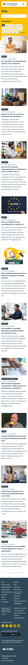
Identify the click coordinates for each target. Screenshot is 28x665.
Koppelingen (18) (14, 32)
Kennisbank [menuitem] (17, 596)
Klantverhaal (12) (6, 32)
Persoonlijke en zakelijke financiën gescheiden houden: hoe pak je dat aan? (12, 330)
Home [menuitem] (3, 582)
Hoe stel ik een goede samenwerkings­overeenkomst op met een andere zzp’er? (13, 169)
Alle (3, 25)
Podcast (4, 431)
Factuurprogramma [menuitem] (6, 587)
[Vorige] (7, 572)
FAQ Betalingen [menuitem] (18, 603)
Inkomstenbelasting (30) (7, 30)
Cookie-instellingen (19, 618)
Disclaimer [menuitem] (17, 615)
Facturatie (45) (11, 27)
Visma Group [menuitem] (4, 658)
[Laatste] (23, 572)
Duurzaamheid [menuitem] (18, 589)
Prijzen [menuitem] (3, 597)
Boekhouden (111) (9, 25)
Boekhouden (4, 109)
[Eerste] (5, 572)
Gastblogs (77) (19, 27)
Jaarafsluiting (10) (18, 30)
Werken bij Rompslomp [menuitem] (20, 601)
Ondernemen (4, 162)
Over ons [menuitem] (3, 599)
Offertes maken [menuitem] (5, 589)
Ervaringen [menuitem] (4, 594)
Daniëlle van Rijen (12, 59)
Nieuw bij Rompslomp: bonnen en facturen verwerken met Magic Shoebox (13, 275)
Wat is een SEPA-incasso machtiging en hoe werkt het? (12, 223)
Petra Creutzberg (11, 112)
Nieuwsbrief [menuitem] (17, 587)
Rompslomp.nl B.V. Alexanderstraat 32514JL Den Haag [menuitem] (6, 609)
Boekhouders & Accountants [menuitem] (18, 593)
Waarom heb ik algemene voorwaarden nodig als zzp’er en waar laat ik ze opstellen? (13, 385)
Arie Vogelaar (12, 271)
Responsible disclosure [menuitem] (20, 613)
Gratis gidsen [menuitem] (4, 602)
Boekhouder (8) (18, 25)
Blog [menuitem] (15, 585)
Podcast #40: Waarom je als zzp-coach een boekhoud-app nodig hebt (14, 438)
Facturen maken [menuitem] (5, 585)
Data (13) (4, 27)
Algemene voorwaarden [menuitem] (20, 608)
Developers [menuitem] (17, 598)
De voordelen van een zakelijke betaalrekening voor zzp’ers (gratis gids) (13, 548)
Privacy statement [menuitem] (19, 610)
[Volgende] (21, 572)
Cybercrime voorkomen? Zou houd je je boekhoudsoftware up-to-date (12, 493)
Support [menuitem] (16, 582)
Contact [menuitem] (3, 614)
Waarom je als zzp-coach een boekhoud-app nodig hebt (12, 115)
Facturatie (4, 56)
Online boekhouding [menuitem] (6, 592)
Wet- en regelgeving (6, 379)
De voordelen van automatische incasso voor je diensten (13, 62)
